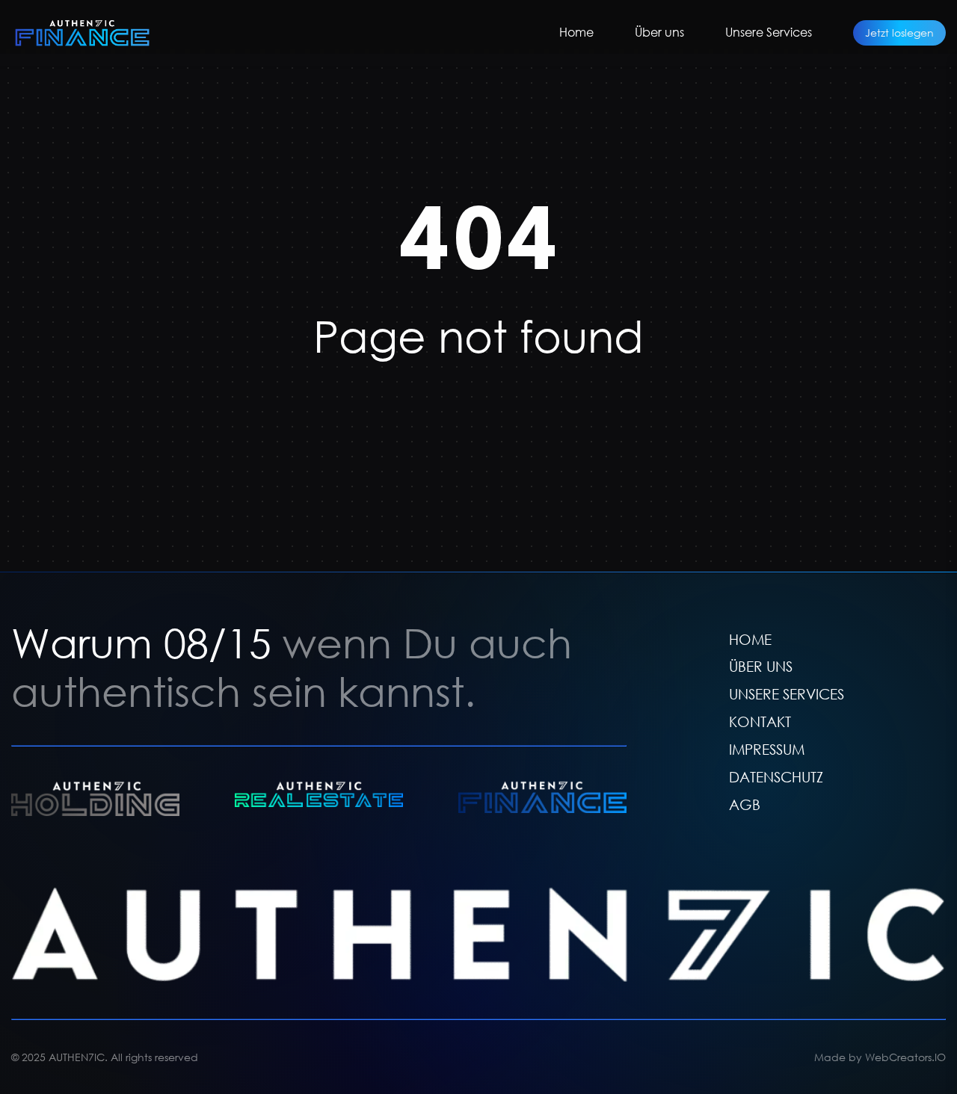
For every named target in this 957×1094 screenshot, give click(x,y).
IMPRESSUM (766, 749)
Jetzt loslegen (899, 32)
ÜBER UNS (761, 666)
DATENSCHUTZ (776, 776)
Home (576, 32)
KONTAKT (760, 721)
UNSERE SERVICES (786, 693)
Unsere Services (768, 32)
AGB (744, 804)
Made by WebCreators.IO (880, 1057)
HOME (750, 639)
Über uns (659, 32)
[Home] (82, 33)
